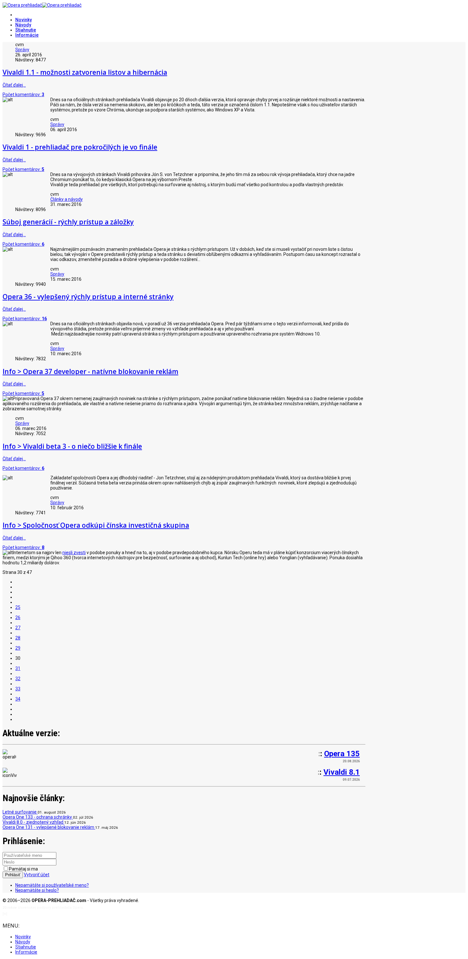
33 (17, 688)
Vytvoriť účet (36, 874)
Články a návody (66, 199)
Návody (23, 24)
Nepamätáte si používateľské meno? (52, 885)
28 (17, 637)
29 (17, 648)
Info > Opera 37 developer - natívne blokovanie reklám (90, 371)
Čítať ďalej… (14, 85)
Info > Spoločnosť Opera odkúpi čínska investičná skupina (96, 525)
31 (17, 668)
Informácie (27, 35)
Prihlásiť (12, 874)
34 (17, 699)
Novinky (23, 19)
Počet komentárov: (23, 94)
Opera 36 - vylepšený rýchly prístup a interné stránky (88, 296)
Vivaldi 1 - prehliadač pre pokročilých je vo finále (80, 147)
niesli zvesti (74, 552)
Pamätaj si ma (23, 868)
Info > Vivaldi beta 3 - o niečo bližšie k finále (72, 446)
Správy (22, 49)
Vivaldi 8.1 (341, 772)
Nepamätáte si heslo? (37, 890)
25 (17, 607)
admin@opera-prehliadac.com (34, 914)
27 (17, 627)
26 (17, 617)
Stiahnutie (25, 29)
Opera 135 (342, 753)
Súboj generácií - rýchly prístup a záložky (68, 221)
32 (17, 678)
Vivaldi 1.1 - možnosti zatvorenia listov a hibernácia (85, 72)
